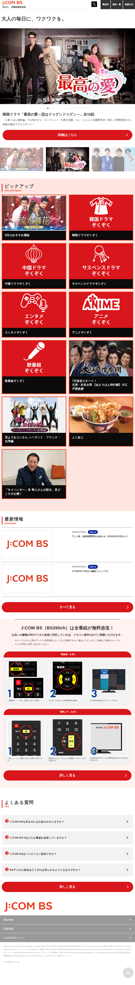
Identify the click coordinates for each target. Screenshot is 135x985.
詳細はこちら (67, 135)
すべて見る (67, 607)
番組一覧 (116, 4)
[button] (45, 108)
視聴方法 (129, 4)
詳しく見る (67, 775)
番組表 (105, 4)
